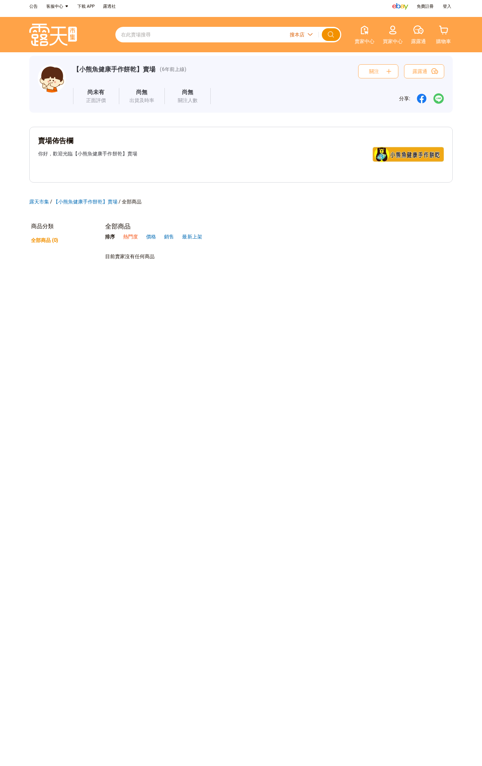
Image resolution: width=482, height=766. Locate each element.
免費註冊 (425, 6)
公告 (33, 6)
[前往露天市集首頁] (53, 35)
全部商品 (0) (44, 240)
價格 (151, 236)
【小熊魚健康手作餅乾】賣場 (114, 69)
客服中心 (54, 6)
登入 (447, 6)
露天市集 (39, 201)
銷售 (169, 236)
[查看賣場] (52, 84)
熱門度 (130, 236)
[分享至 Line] (438, 98)
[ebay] (400, 6)
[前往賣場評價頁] (96, 96)
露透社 (109, 6)
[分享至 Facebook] (421, 98)
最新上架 (192, 236)
